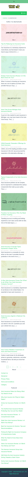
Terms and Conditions (7, 382)
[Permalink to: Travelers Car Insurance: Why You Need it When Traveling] (14, 202)
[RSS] (14, 1)
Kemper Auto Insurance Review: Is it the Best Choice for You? (13, 77)
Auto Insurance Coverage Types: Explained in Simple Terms (11, 247)
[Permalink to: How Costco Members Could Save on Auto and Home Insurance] (14, 339)
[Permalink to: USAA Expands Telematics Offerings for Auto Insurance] (14, 133)
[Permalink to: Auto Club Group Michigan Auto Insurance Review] (14, 99)
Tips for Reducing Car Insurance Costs (13, 44)
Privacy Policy (5, 379)
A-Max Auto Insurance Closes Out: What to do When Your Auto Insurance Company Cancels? (14, 282)
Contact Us (4, 373)
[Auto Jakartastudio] (14, 6)
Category (4, 385)
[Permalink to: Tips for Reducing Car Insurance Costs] (14, 33)
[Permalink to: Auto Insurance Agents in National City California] (14, 305)
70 (17, 367)
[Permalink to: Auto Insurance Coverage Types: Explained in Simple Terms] (14, 236)
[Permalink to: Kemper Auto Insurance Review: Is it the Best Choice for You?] (14, 65)
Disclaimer (4, 376)
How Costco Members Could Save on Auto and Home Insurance (12, 350)
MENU (24, 13)
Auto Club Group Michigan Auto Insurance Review (11, 110)
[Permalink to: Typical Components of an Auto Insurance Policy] (14, 166)
